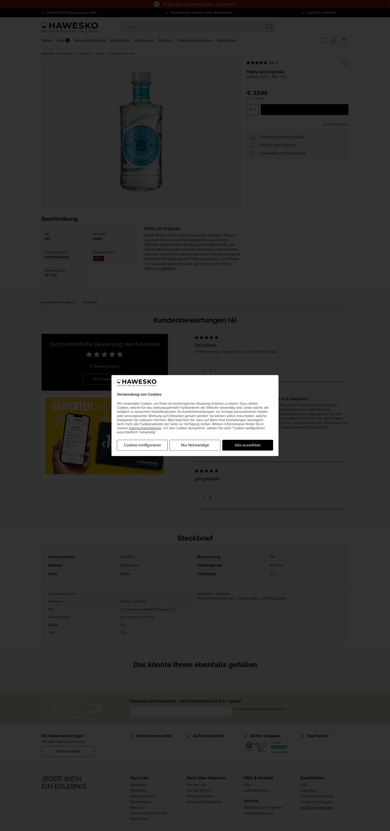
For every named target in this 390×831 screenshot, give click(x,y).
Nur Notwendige (195, 445)
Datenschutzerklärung (145, 428)
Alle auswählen (248, 445)
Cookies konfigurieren (142, 445)
